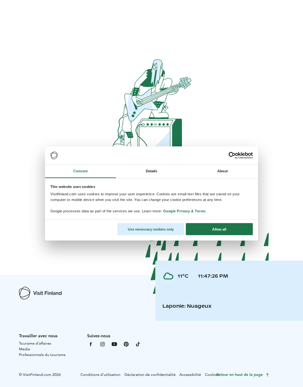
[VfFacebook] (90, 344)
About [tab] (222, 171)
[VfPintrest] (126, 344)
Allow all (219, 229)
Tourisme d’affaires (35, 343)
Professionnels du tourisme (42, 354)
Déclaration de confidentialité (150, 374)
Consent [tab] (80, 171)
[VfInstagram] (102, 344)
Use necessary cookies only (151, 229)
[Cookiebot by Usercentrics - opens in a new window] (232, 155)
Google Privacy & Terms (184, 211)
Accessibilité (190, 374)
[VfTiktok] (138, 344)
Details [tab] (151, 171)
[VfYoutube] (114, 344)
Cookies (212, 374)
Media (24, 349)
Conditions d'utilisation (100, 374)
